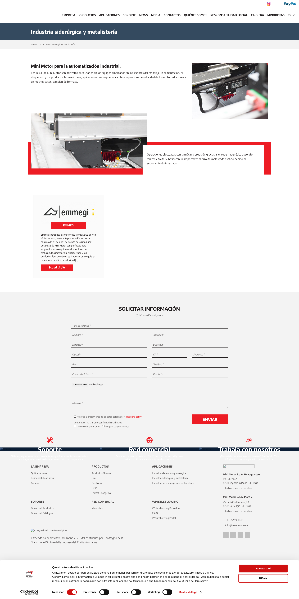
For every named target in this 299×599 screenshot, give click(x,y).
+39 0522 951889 (234, 519)
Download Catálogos (42, 513)
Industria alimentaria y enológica (169, 473)
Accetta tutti (263, 568)
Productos (87, 15)
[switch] (104, 592)
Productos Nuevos (101, 473)
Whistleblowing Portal (164, 517)
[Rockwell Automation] (57, 15)
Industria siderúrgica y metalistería (170, 478)
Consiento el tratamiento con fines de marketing (97, 422)
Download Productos (42, 508)
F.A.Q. (155, 513)
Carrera (257, 15)
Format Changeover (102, 492)
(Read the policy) (134, 416)
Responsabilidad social (229, 15)
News (143, 15)
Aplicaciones (109, 15)
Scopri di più (57, 267)
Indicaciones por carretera (238, 488)
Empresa (68, 15)
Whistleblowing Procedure (166, 508)
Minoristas (275, 15)
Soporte (129, 15)
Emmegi (68, 225)
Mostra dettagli (188, 592)
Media (155, 15)
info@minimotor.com (236, 525)
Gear (94, 478)
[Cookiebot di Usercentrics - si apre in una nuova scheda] (29, 592)
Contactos (172, 15)
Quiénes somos (195, 15)
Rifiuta (263, 578)
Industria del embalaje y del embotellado (173, 483)
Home (34, 44)
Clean (94, 487)
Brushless (97, 483)
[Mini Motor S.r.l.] (24, 15)
